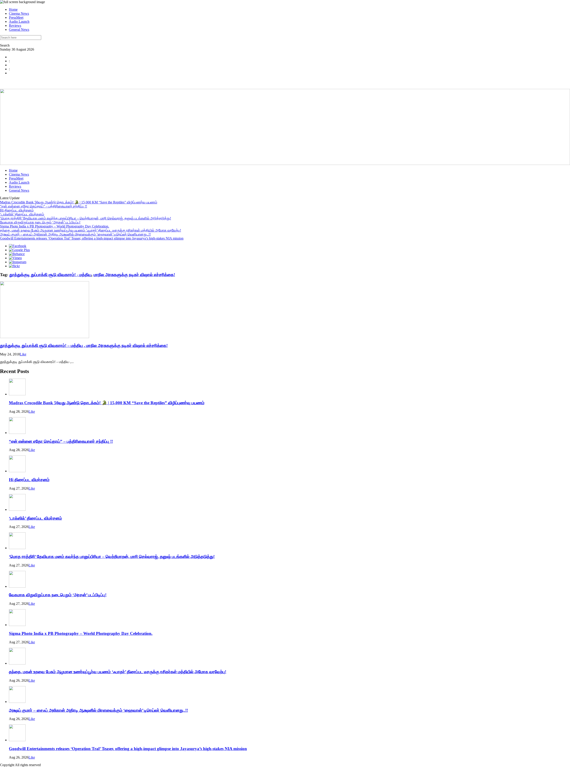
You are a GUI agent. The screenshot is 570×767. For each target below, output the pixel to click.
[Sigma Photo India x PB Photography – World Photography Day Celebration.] (17, 625)
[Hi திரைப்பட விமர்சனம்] (17, 471)
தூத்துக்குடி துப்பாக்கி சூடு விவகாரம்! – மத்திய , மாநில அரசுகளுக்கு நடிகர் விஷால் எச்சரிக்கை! (84, 345)
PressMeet (16, 17)
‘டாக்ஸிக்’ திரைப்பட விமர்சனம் (22, 214)
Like (23, 354)
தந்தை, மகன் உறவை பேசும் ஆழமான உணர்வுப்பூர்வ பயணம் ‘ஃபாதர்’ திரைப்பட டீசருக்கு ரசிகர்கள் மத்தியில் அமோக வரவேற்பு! (90, 230)
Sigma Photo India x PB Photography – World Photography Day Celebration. (54, 226)
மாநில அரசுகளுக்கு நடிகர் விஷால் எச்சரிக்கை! (134, 274)
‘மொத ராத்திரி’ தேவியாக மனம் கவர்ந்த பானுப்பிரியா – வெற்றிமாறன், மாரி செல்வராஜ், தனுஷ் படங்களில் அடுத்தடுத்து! (85, 218)
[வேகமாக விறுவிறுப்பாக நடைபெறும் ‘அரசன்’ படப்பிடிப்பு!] (17, 586)
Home (13, 9)
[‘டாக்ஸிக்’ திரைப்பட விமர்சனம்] (17, 509)
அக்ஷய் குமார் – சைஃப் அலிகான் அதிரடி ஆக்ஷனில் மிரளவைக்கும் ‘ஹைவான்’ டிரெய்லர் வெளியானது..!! (75, 234)
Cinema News (19, 13)
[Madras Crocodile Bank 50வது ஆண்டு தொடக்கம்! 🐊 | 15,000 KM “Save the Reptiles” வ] (17, 394)
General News (19, 29)
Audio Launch (19, 21)
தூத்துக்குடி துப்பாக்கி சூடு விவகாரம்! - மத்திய (50, 274)
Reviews (15, 25)
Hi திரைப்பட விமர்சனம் (17, 210)
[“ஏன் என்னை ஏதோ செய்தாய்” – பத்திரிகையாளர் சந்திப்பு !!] (17, 433)
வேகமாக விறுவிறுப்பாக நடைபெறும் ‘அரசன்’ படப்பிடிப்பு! (40, 222)
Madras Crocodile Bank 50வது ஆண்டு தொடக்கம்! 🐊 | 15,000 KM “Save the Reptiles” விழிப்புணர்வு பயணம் (78, 202)
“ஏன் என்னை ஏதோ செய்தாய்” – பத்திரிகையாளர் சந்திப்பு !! (43, 206)
